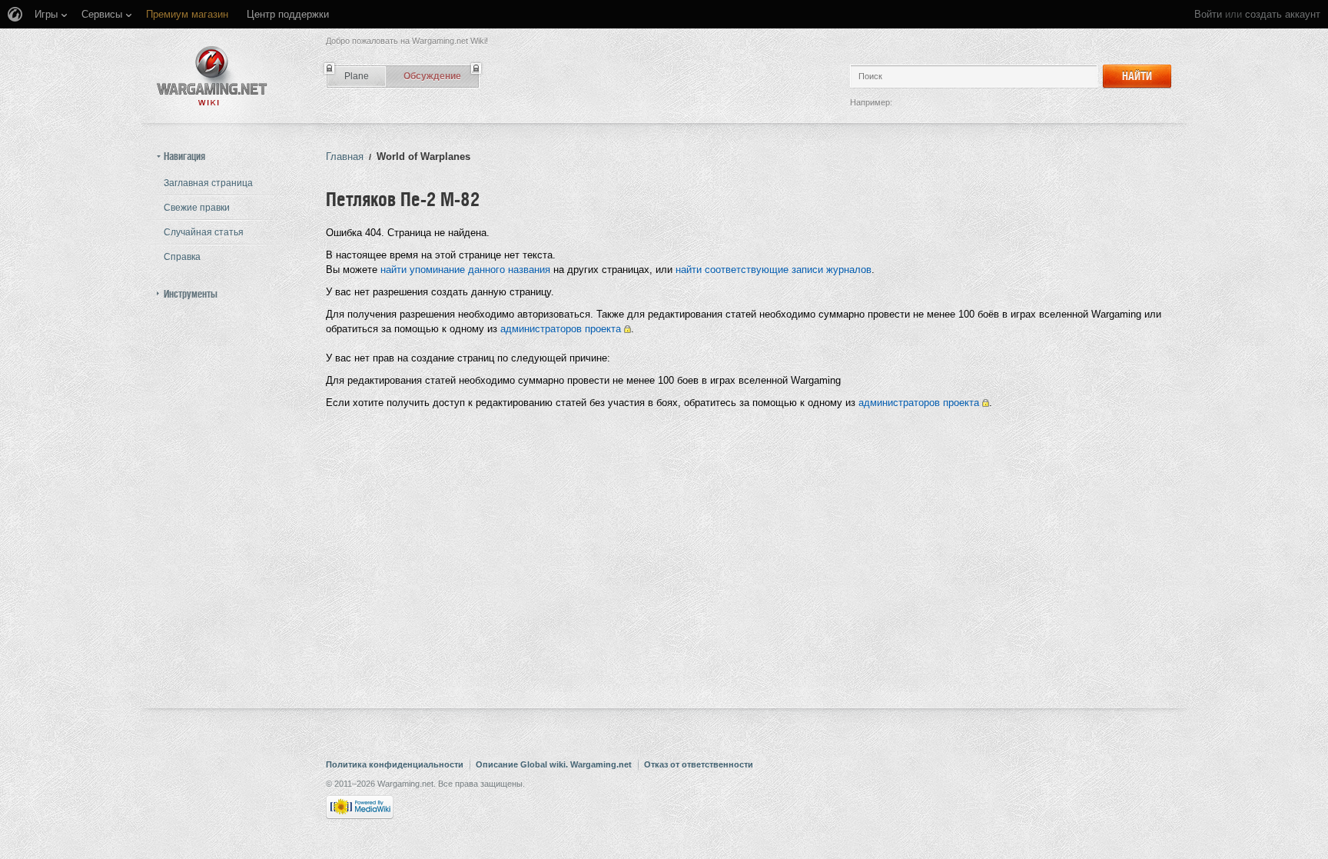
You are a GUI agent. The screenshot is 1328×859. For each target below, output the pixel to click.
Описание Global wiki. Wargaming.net (554, 764)
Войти (1208, 14)
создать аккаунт (1282, 14)
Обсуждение (432, 76)
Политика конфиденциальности (394, 764)
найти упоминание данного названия (465, 269)
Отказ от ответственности (698, 764)
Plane (356, 76)
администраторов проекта (560, 329)
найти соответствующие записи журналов (774, 269)
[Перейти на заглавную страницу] (212, 75)
